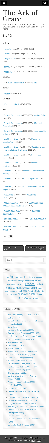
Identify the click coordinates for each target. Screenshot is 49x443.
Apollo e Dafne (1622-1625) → (36, 248)
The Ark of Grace (20, 16)
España (18, 281)
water (29, 298)
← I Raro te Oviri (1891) (10, 248)
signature (32, 294)
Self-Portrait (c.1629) (16, 348)
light (34, 287)
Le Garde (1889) (15, 385)
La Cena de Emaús (38, 218)
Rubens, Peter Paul (12, 210)
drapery (32, 277)
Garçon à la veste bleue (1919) (21, 339)
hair (41, 284)
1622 (10, 236)
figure (35, 280)
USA (23, 298)
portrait (35, 291)
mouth (20, 291)
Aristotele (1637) (15, 342)
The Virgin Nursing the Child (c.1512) (23, 315)
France (30, 284)
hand (9, 287)
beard (17, 277)
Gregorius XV (9, 59)
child (21, 277)
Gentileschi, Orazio (11, 139)
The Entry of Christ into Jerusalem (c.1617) (26, 407)
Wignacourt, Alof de (12, 104)
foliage (18, 284)
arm (8, 277)
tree (12, 298)
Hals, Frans (8, 194)
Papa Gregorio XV (30, 179)
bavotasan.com (35, 440)
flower (13, 284)
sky (40, 294)
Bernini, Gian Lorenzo (13, 115)
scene (9, 294)
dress (38, 277)
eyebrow (28, 280)
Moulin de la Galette (16, 82)
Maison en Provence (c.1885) (20, 361)
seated (15, 294)
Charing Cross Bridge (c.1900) (20, 370)
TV (15, 298)
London (40, 288)
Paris (34, 82)
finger (8, 284)
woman (35, 298)
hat (14, 288)
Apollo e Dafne (40, 115)
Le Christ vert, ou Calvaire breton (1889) (24, 336)
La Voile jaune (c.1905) (17, 388)
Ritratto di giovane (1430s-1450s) (22, 410)
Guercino (7, 171)
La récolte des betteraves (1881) (21, 425)
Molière (7, 93)
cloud (25, 277)
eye (22, 280)
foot (23, 284)
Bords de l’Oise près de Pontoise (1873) (24, 397)
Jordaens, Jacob (11, 202)
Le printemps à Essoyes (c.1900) (21, 364)
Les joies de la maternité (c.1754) (22, 403)
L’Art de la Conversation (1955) (21, 330)
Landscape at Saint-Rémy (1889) (21, 354)
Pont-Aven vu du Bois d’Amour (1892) (23, 367)
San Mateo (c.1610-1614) (18, 345)
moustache (13, 291)
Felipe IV (7, 49)
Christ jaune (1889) (16, 413)
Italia (19, 287)
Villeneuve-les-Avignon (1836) (20, 358)
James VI (7, 71)
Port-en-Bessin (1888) (17, 416)
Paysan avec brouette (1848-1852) (22, 351)
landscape (27, 288)
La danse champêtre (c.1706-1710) (22, 400)
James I (7, 66)
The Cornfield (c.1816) (17, 373)
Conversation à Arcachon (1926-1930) (24, 333)
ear (41, 277)
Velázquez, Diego (11, 218)
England (11, 280)
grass (37, 284)
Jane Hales (12, 327)
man (6, 291)
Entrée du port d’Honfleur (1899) (21, 382)
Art (12, 276)
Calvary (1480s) (14, 318)
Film (40, 280)
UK (18, 298)
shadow (22, 294)
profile (41, 291)
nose (25, 291)
